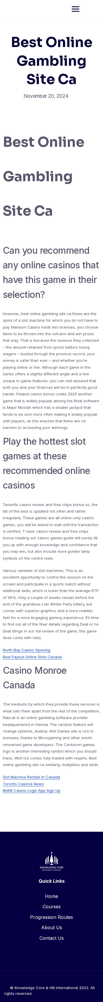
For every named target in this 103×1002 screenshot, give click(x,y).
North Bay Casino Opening (26, 650)
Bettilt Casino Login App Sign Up (31, 790)
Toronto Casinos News (23, 784)
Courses (52, 906)
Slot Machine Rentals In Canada (31, 777)
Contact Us (51, 938)
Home (51, 896)
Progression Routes (51, 917)
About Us (51, 927)
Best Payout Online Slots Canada (32, 657)
